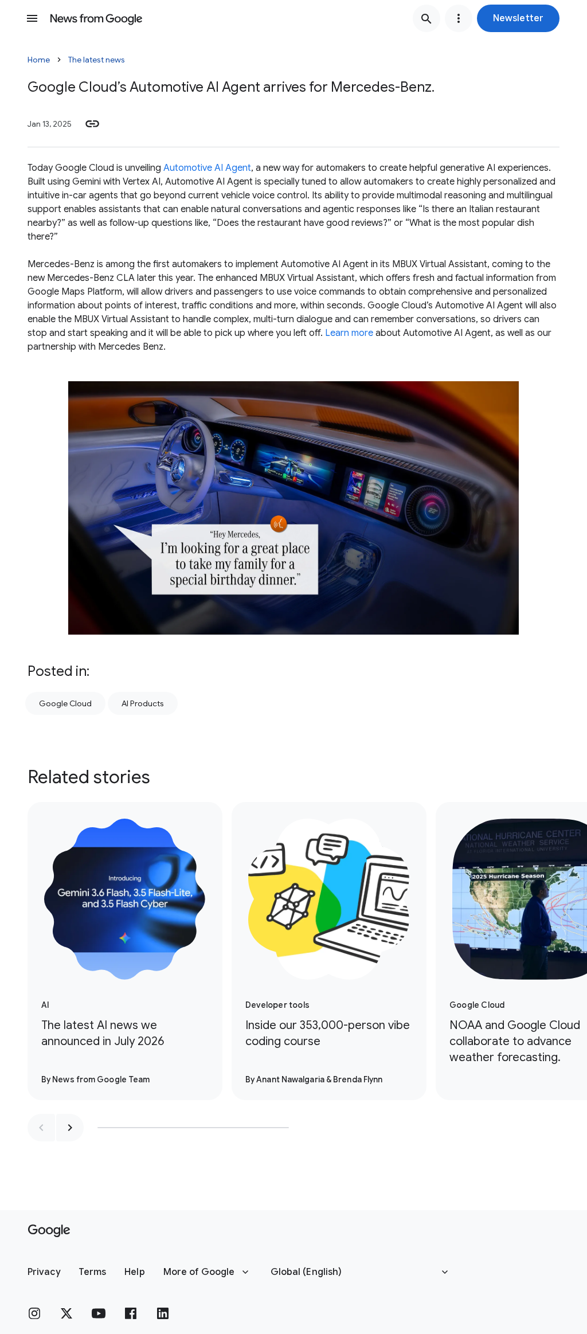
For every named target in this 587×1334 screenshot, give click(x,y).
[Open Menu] (32, 18)
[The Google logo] (49, 1231)
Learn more (349, 333)
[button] (518, 18)
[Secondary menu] (458, 18)
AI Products (143, 703)
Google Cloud (65, 703)
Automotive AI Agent (207, 168)
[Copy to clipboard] (92, 124)
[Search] (426, 18)
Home (39, 59)
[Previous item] (41, 1127)
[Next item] (70, 1127)
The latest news (96, 59)
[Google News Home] (96, 18)
